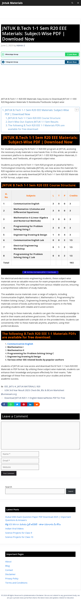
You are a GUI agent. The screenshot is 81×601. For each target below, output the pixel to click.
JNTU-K (12, 386)
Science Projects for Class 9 (18, 532)
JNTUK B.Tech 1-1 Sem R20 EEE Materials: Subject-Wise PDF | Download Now (37, 112)
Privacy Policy (11, 578)
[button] (72, 3)
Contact (9, 570)
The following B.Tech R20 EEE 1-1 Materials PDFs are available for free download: (36, 127)
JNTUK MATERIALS (26, 386)
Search (8, 486)
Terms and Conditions (16, 582)
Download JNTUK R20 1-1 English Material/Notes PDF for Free (34, 397)
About (8, 561)
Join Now (73, 54)
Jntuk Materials (12, 3)
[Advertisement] (40, 12)
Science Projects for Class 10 (19, 537)
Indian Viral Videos (14, 528)
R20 (38, 386)
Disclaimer (10, 574)
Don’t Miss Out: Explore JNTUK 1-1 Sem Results (33, 121)
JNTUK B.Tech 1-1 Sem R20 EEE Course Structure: (34, 118)
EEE (6, 386)
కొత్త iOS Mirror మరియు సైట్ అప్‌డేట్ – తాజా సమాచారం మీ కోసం (33, 524)
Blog (7, 565)
